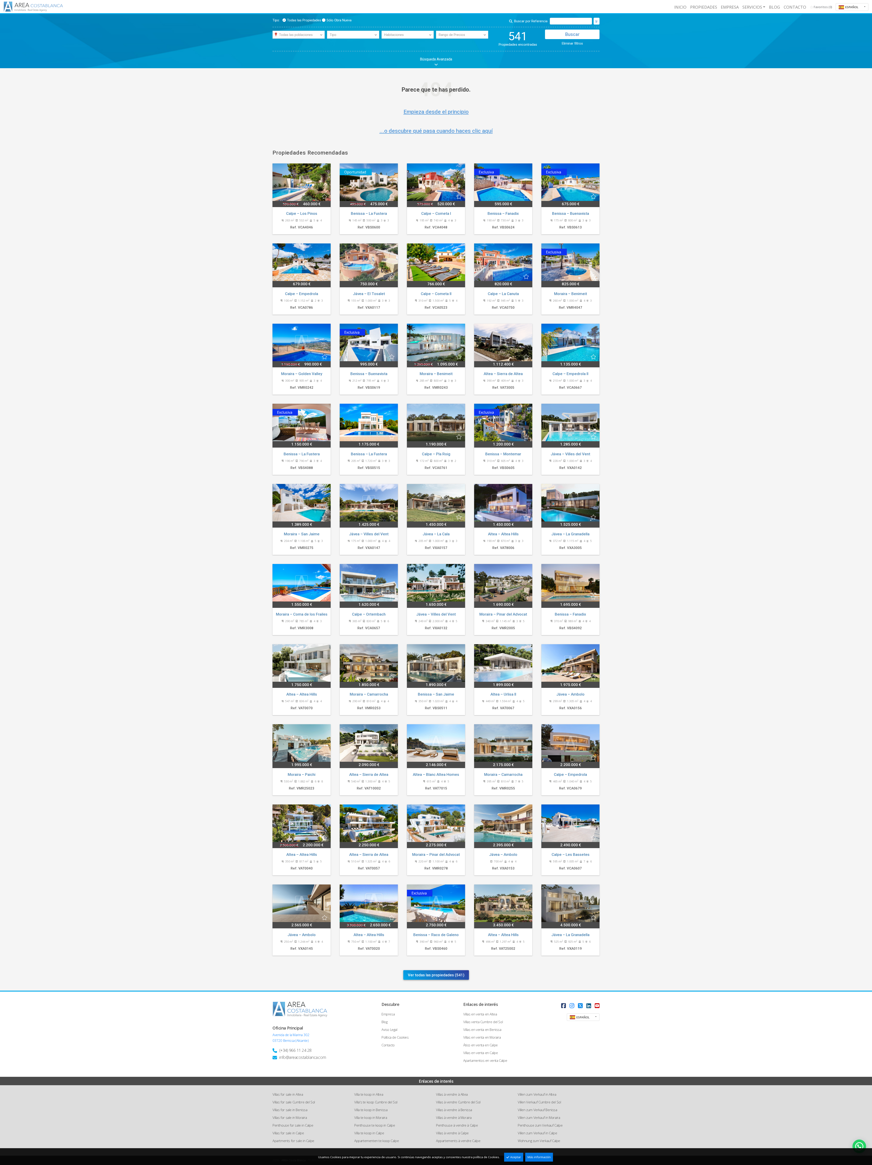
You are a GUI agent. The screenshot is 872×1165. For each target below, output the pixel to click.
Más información (539, 1157)
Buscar (572, 34)
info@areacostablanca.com (302, 1057)
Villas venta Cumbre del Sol (483, 1022)
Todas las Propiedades (304, 20)
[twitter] (580, 1005)
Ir (596, 21)
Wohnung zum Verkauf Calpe (539, 1140)
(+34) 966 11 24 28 (295, 1050)
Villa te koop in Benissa (370, 1109)
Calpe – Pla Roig (436, 454)
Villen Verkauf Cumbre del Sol (539, 1102)
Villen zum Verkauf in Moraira (539, 1117)
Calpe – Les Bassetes (571, 854)
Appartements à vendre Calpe (458, 1140)
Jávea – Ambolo (570, 694)
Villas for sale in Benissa (289, 1109)
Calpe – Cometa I (436, 213)
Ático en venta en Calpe (480, 1045)
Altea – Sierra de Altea (503, 373)
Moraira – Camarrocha (369, 694)
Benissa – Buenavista (570, 213)
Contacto (795, 7)
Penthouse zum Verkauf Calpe (540, 1125)
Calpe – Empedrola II (570, 373)
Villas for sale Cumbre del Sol (293, 1102)
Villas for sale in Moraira (289, 1117)
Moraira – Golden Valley (301, 373)
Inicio (680, 7)
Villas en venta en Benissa (482, 1029)
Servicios (752, 7)
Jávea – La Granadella (570, 534)
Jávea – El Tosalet (369, 293)
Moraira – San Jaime (302, 534)
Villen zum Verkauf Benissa (537, 1109)
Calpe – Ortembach (369, 614)
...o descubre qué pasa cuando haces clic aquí (436, 131)
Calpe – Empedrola (301, 293)
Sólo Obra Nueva (339, 20)
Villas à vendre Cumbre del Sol (458, 1102)
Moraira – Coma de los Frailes (301, 614)
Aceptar (515, 1157)
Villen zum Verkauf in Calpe (537, 1133)
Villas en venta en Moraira (482, 1037)
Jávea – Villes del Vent (570, 454)
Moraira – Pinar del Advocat (503, 614)
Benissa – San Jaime (436, 694)
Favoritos (823, 7)
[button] (852, 7)
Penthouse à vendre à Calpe (457, 1125)
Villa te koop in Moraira (370, 1117)
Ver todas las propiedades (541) (436, 975)
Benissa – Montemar (503, 454)
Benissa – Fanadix (503, 213)
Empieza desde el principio (436, 112)
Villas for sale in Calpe (288, 1133)
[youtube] (597, 1005)
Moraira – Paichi (301, 774)
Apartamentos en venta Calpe (485, 1060)
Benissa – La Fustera (369, 213)
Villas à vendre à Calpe (452, 1133)
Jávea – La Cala (436, 534)
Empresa (730, 7)
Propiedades (703, 7)
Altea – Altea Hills (503, 534)
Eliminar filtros (572, 43)
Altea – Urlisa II (503, 694)
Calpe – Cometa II (436, 293)
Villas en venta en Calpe (480, 1052)
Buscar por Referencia (530, 21)
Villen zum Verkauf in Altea (537, 1094)
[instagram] (572, 1005)
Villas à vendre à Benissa (454, 1109)
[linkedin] (588, 1005)
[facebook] (563, 1005)
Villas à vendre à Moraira (454, 1117)
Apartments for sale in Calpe (293, 1140)
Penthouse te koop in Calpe (374, 1125)
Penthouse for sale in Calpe (292, 1125)
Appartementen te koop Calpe (376, 1140)
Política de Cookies (395, 1037)
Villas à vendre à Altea (452, 1094)
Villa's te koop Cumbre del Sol (375, 1102)
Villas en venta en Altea (480, 1014)
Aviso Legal (389, 1029)
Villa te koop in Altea (368, 1094)
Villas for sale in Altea (287, 1094)
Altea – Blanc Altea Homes (436, 774)
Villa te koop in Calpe (369, 1133)
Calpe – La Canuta (503, 293)
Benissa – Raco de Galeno (436, 934)
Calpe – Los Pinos (301, 213)
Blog (774, 7)
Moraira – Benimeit (570, 293)
